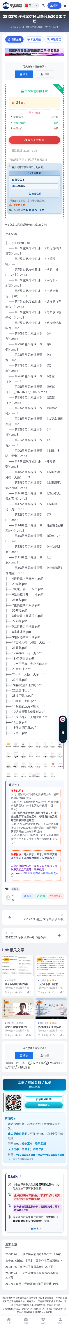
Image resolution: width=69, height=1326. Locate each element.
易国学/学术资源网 (31, 1308)
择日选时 (11, 1023)
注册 (47, 74)
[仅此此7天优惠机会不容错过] (34, 53)
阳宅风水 (38, 26)
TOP (63, 740)
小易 (13, 898)
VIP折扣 (36, 112)
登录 (56, 5)
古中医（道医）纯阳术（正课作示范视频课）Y (33, 1260)
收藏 (42, 896)
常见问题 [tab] (36, 39)
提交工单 (20, 179)
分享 (29, 896)
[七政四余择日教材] (51, 965)
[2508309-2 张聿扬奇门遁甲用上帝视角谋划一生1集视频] (51, 1008)
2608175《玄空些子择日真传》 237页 (29, 1266)
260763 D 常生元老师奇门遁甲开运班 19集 (32, 1283)
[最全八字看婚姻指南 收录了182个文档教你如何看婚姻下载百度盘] (18, 965)
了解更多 (34, 1228)
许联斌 (15, 889)
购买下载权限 (36, 140)
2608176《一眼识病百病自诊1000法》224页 (33, 1254)
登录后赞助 (20, 1133)
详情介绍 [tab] (16, 39)
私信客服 (20, 186)
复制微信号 (44, 1105)
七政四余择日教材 (48, 984)
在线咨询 (62, 729)
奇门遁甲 (44, 1023)
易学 (31, 26)
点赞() (57, 896)
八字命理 (11, 980)
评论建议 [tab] (56, 39)
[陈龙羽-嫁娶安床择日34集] (18, 1008)
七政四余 (44, 980)
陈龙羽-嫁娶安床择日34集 (17, 1028)
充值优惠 (13, 1149)
